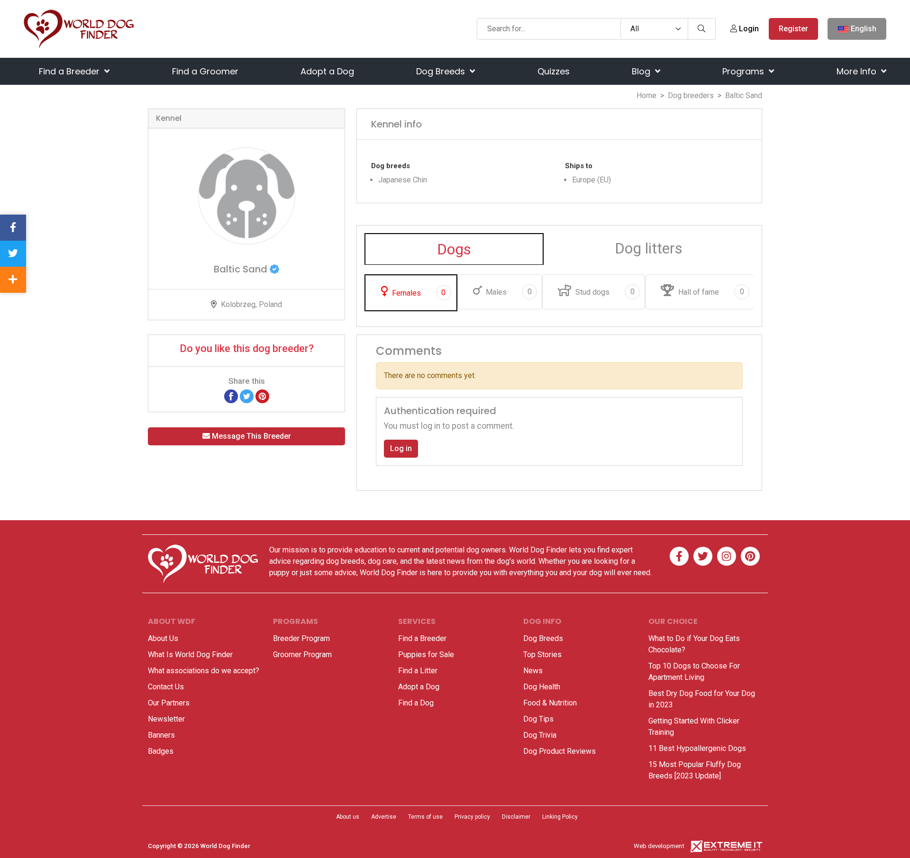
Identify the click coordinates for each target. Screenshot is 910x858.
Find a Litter (417, 670)
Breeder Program (301, 638)
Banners (161, 735)
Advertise (383, 816)
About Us (163, 638)
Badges (160, 751)
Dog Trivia (539, 735)
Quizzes (553, 71)
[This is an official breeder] (274, 269)
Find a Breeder (70, 71)
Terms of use (425, 816)
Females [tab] (418, 293)
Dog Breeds (441, 71)
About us (347, 816)
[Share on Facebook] (231, 395)
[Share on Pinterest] (262, 395)
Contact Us (166, 686)
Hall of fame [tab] (710, 292)
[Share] (13, 280)
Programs (744, 71)
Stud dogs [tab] (603, 292)
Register (793, 28)
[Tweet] (247, 395)
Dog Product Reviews (559, 751)
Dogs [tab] (454, 249)
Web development (659, 845)
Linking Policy (560, 816)
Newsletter (166, 718)
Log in (401, 448)
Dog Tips (538, 718)
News (533, 670)
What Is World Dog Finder (190, 654)
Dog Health (541, 686)
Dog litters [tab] (648, 248)
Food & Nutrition (550, 702)
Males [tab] (507, 292)
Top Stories (542, 654)
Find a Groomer (205, 71)
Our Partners (169, 702)
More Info (858, 71)
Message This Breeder (250, 436)
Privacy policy (472, 816)
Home (646, 95)
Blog (642, 71)
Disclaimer (516, 816)
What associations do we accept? (203, 670)
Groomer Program (302, 654)
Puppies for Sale (426, 654)
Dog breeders (691, 95)
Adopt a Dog (327, 71)
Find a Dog (416, 702)
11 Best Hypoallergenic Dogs (697, 748)
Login (748, 28)
